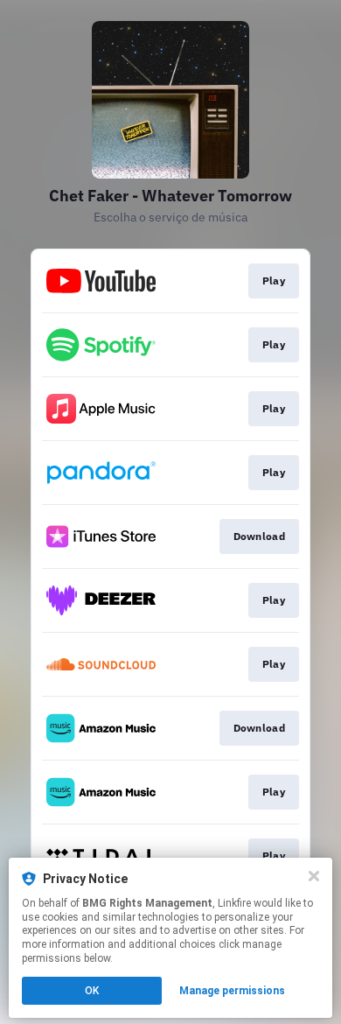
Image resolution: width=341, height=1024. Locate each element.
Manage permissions (232, 991)
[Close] (314, 876)
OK (92, 991)
